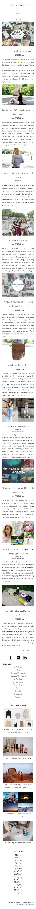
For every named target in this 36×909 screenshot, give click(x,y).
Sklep (18, 19)
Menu (18, 13)
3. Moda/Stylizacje (18, 673)
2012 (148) (18, 890)
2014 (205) (18, 884)
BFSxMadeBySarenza (18, 240)
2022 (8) (18, 863)
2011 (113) (18, 893)
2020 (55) (18, 868)
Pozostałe (18, 694)
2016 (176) (18, 879)
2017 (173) (18, 876)
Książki (18, 691)
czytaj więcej (6, 82)
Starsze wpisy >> (26, 650)
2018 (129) (18, 874)
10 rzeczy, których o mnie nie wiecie (18, 51)
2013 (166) (18, 887)
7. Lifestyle (18, 685)
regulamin (31, 904)
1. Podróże (18, 667)
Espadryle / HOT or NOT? (18, 365)
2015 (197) (18, 882)
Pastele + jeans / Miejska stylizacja (18, 426)
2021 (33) (18, 866)
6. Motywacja (18, 682)
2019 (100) (18, 871)
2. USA (18, 670)
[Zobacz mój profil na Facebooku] (11, 657)
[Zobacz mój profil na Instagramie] (18, 657)
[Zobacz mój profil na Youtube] (25, 657)
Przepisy (18, 697)
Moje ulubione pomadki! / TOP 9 (18, 758)
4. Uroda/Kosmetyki (18, 676)
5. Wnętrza (18, 679)
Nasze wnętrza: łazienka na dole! (18, 842)
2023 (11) (18, 860)
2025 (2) (18, 855)
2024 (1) (18, 857)
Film (18, 688)
